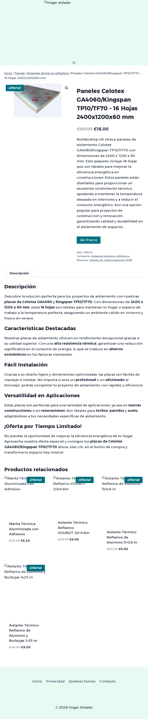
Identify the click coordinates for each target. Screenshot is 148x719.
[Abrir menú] (74, 62)
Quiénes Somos (82, 681)
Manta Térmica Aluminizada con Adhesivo (23, 529)
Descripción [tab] (19, 273)
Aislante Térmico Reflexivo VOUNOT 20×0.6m (73, 527)
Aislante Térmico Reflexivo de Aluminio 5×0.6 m (122, 537)
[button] (66, 88)
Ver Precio (88, 240)
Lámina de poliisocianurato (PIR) (110, 260)
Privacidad (55, 681)
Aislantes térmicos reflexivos (110, 256)
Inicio (37, 681)
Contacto (108, 681)
